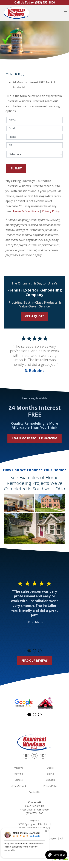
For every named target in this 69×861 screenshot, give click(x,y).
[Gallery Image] (19, 503)
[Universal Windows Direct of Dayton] (16, 13)
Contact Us (34, 792)
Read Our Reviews (34, 660)
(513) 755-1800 (34, 813)
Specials (50, 779)
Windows (19, 767)
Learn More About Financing (34, 438)
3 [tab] (39, 650)
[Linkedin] (43, 756)
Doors (50, 767)
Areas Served (19, 786)
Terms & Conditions (26, 211)
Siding (50, 773)
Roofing (19, 773)
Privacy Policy (51, 211)
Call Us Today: (34, 2)
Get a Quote (34, 316)
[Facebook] (26, 756)
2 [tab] (34, 650)
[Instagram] (34, 756)
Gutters (19, 779)
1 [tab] (29, 650)
